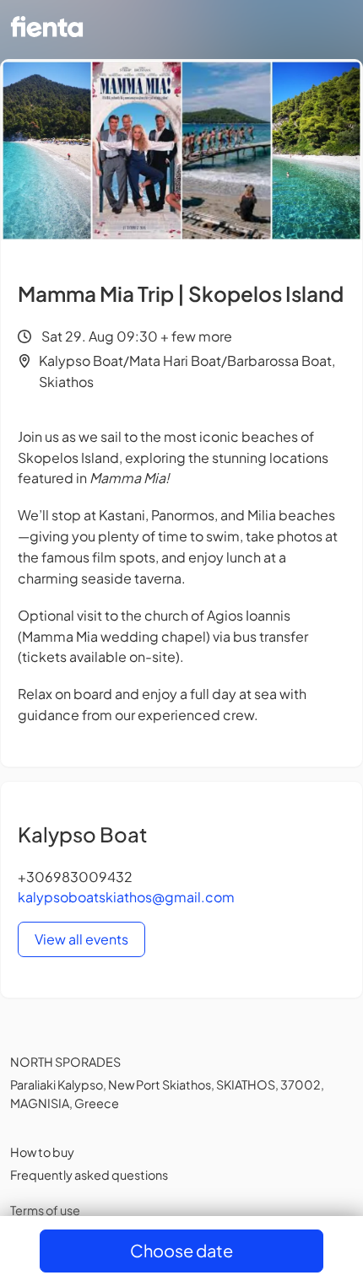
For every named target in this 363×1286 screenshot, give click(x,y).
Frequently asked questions (89, 1174)
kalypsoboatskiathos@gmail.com (126, 897)
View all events (81, 939)
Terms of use (45, 1210)
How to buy (42, 1152)
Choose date (181, 1250)
